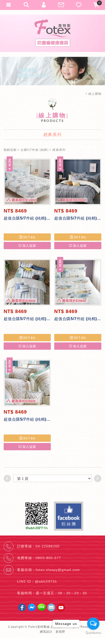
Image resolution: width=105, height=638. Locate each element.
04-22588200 (48, 546)
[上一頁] (7, 478)
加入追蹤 (29, 245)
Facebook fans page (68, 516)
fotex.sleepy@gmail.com (58, 570)
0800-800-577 (48, 558)
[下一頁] (97, 478)
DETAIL (29, 237)
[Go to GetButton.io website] (93, 633)
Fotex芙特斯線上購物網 (52, 33)
